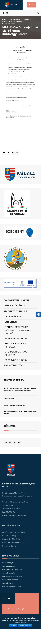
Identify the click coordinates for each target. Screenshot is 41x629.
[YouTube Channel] (19, 443)
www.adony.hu (8, 562)
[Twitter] (9, 153)
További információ (25, 626)
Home (4, 19)
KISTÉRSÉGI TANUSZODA (17, 338)
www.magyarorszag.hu (11, 586)
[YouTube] (15, 443)
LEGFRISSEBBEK (14, 379)
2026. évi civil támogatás (14, 405)
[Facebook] (4, 153)
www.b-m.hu (7, 583)
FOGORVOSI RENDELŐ (16, 360)
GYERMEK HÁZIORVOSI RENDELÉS (16, 353)
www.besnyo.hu (8, 573)
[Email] (13, 153)
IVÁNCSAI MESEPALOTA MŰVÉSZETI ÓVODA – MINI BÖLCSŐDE (18, 330)
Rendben (13, 626)
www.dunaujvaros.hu (10, 580)
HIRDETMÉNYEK (15, 19)
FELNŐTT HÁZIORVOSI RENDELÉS (16, 345)
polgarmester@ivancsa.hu (22, 496)
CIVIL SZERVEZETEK (13, 365)
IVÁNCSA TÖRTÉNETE (14, 305)
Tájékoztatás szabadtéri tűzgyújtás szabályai (20, 413)
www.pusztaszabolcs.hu (12, 569)
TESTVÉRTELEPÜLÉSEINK (15, 311)
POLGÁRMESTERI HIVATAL (16, 300)
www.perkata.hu (8, 566)
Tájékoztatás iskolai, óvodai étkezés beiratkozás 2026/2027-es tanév (20, 389)
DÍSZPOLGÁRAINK (12, 316)
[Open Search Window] (37, 13)
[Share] (17, 153)
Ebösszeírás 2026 (11, 399)
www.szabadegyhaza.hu (12, 576)
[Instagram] (10, 443)
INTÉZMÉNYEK (10, 322)
